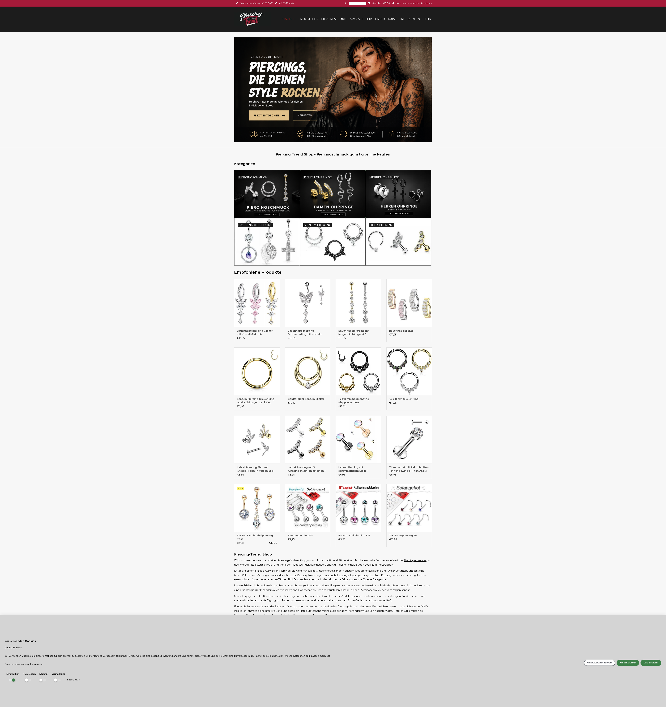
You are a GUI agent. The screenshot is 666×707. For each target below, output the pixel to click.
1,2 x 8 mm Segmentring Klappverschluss (353, 400)
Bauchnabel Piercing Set (354, 535)
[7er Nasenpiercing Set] (409, 508)
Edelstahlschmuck (262, 564)
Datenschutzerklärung (17, 664)
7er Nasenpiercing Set (403, 535)
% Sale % (414, 19)
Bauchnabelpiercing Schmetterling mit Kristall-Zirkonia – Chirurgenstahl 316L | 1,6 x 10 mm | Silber (307, 332)
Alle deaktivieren (628, 663)
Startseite (289, 19)
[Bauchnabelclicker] (409, 303)
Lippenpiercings (359, 575)
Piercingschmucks (415, 560)
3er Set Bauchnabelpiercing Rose (255, 537)
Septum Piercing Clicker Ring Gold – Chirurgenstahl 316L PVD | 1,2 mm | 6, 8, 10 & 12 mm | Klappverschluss (256, 400)
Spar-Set (356, 19)
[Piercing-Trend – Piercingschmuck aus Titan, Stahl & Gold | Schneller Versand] (253, 19)
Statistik (43, 674)
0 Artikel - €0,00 (381, 3)
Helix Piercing (298, 575)
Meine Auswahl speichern (599, 663)
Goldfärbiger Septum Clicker (306, 399)
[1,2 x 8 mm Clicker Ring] (409, 371)
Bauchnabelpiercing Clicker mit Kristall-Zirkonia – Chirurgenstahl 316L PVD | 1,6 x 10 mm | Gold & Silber (256, 332)
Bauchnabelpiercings (336, 575)
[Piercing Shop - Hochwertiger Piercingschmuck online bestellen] (333, 89)
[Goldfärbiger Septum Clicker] (308, 371)
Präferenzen (29, 674)
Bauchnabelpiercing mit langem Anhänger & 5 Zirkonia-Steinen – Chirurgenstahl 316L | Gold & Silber (356, 332)
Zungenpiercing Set (300, 535)
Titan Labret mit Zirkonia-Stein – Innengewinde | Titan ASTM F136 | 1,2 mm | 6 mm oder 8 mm (409, 469)
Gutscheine (396, 19)
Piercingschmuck (334, 19)
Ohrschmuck (375, 19)
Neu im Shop (309, 19)
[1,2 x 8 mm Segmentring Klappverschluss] (358, 371)
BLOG (427, 19)
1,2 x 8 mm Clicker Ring (404, 399)
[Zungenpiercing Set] (308, 508)
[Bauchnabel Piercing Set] (358, 508)
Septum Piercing (380, 575)
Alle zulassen (651, 663)
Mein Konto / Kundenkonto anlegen (414, 3)
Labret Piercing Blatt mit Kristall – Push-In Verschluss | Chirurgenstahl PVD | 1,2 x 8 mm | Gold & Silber (255, 469)
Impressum (36, 664)
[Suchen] (345, 3)
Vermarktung (58, 674)
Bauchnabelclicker (401, 330)
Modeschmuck (300, 564)
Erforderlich (12, 674)
